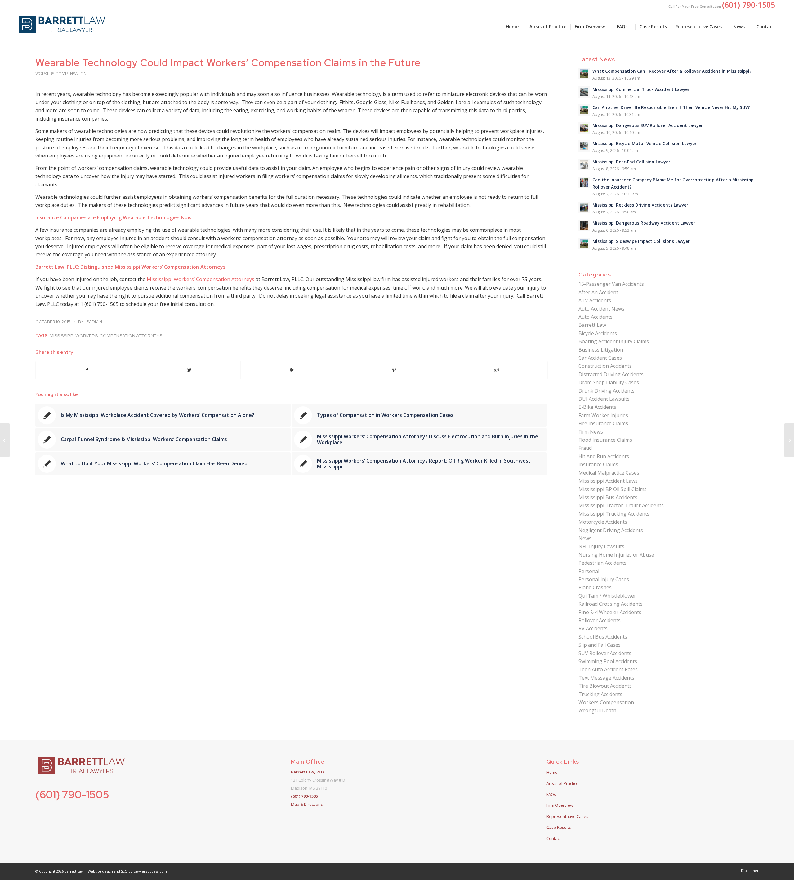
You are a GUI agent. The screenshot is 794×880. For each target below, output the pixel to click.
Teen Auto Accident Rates (608, 669)
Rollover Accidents (599, 620)
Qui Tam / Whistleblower (607, 595)
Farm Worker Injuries (603, 415)
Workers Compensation (61, 73)
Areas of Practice (562, 783)
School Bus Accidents (602, 636)
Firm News (590, 431)
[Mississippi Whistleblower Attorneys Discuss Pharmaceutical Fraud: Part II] (5, 440)
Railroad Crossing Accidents (610, 603)
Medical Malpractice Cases (608, 472)
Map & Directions (307, 804)
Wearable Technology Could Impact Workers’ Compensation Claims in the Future (228, 62)
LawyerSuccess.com (150, 871)
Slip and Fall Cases (599, 644)
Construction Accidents (605, 365)
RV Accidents (593, 628)
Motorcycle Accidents (602, 521)
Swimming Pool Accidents (607, 661)
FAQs (551, 794)
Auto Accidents (595, 316)
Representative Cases (567, 816)
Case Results (558, 827)
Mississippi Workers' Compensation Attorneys (106, 336)
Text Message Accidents (606, 677)
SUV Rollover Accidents (604, 653)
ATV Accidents (594, 300)
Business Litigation (600, 349)
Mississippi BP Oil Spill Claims (612, 489)
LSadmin (93, 322)
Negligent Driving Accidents (610, 530)
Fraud (585, 448)
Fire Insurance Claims (603, 423)
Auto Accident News (601, 308)
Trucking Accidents (600, 694)
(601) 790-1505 (72, 794)
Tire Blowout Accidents (605, 685)
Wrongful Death (597, 710)
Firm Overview (559, 805)
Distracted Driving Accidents (611, 374)
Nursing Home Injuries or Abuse (616, 554)
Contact (553, 838)
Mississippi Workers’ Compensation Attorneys (201, 279)
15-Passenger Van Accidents (611, 283)
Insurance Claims (598, 464)
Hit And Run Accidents (603, 456)
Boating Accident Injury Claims (613, 341)
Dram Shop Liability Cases (608, 382)
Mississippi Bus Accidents (607, 497)
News (584, 538)
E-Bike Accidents (597, 407)
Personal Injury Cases (603, 579)
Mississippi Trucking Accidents (613, 513)
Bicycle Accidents (597, 333)
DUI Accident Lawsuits (604, 398)
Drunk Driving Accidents (606, 390)
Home (552, 772)
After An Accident (598, 292)
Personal (588, 571)
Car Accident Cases (600, 357)
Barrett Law (592, 324)
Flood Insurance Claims (605, 439)
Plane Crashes (595, 587)
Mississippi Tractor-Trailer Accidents (621, 505)
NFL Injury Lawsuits (601, 546)
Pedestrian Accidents (602, 562)
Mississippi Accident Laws (608, 480)
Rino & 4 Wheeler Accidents (609, 612)
